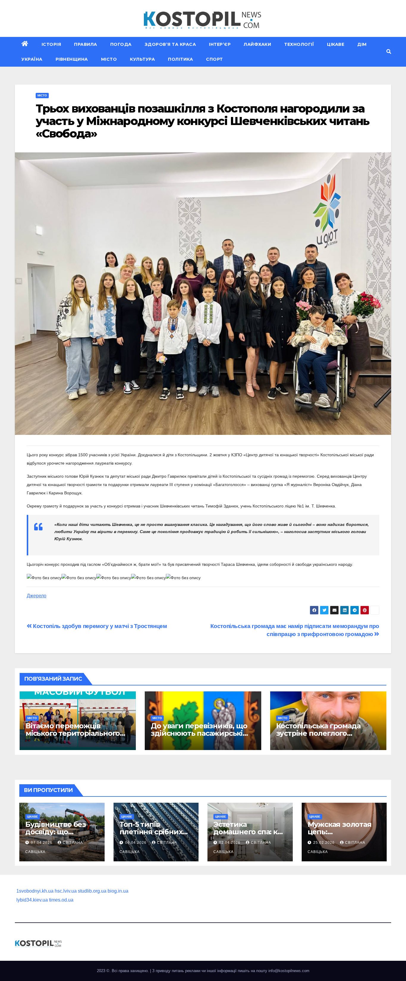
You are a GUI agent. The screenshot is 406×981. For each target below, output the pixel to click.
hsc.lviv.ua (66, 890)
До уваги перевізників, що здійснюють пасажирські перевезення (199, 733)
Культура (142, 59)
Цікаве (335, 44)
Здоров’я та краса (170, 44)
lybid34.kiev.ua (32, 899)
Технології (299, 44)
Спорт (214, 59)
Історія (51, 44)
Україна (32, 59)
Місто (109, 59)
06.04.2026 (136, 843)
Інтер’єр (220, 44)
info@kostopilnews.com (288, 970)
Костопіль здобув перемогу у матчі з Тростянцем (99, 626)
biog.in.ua (118, 890)
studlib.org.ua (92, 890)
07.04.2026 (42, 843)
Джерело (36, 595)
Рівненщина (72, 59)
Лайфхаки (257, 44)
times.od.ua (61, 899)
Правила (85, 44)
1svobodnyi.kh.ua (34, 890)
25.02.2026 (324, 843)
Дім (362, 44)
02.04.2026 (230, 843)
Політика (180, 59)
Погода (121, 44)
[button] (388, 51)
